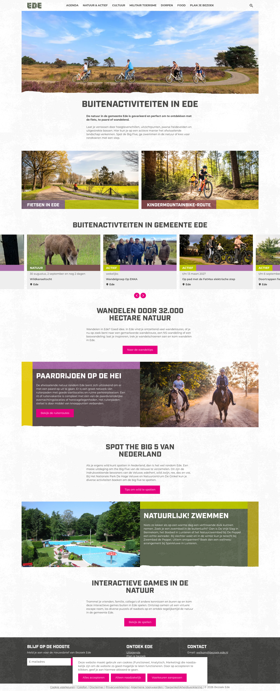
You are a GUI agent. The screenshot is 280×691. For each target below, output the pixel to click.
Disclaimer (96, 687)
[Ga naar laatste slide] (137, 295)
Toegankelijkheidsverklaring (184, 687)
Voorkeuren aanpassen (167, 677)
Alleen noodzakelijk (128, 677)
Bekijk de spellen (140, 622)
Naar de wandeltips (140, 349)
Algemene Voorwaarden (147, 687)
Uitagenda (133, 652)
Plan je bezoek (136, 656)
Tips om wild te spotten (140, 489)
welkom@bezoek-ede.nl (212, 652)
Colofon (82, 687)
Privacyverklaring (117, 687)
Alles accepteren (94, 677)
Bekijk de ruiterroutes (55, 413)
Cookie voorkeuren (62, 687)
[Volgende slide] (143, 295)
